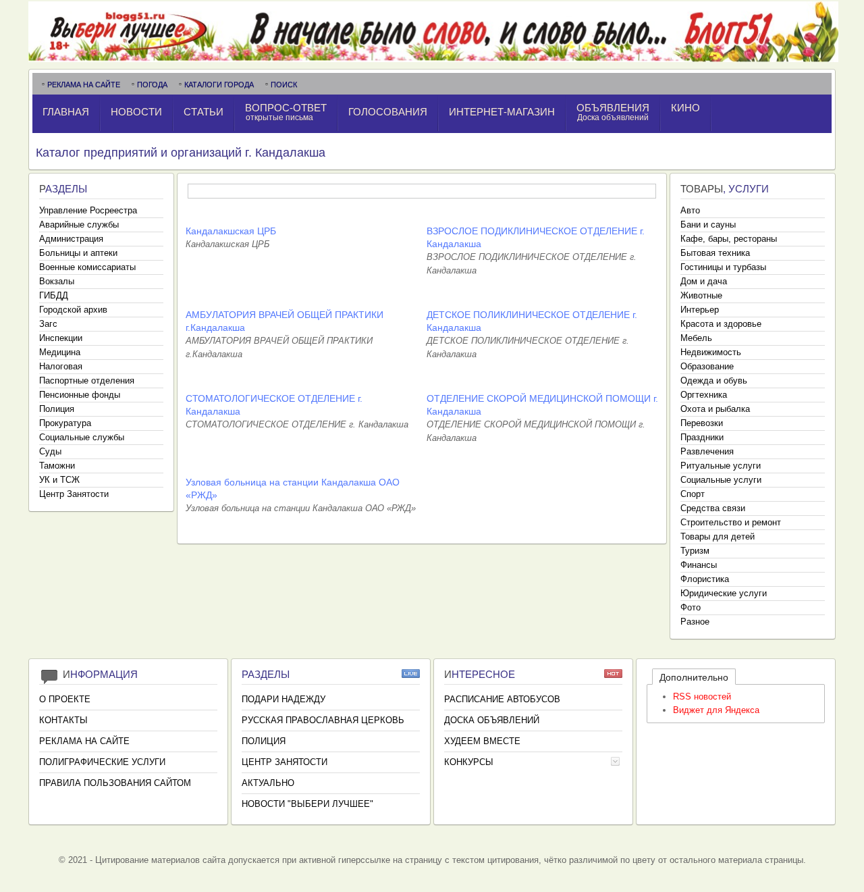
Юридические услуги (723, 593)
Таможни (57, 466)
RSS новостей (702, 696)
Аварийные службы (79, 224)
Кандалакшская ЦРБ (231, 231)
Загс (48, 324)
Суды (50, 451)
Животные (701, 295)
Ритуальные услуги (720, 466)
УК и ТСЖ (59, 480)
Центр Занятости (74, 494)
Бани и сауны (708, 224)
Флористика (704, 579)
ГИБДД (53, 295)
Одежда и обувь (713, 380)
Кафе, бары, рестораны (728, 239)
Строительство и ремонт (730, 522)
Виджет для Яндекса (716, 710)
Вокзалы (56, 281)
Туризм (694, 551)
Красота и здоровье (720, 324)
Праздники (702, 437)
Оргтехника (703, 395)
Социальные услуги (720, 480)
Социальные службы (81, 437)
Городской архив (73, 310)
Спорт (692, 494)
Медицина (59, 352)
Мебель (696, 338)
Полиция (56, 409)
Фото (690, 607)
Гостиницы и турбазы (723, 267)
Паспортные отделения (86, 380)
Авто (690, 210)
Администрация (71, 239)
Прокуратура (65, 423)
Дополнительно (693, 677)
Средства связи (712, 508)
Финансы (698, 565)
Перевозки (701, 423)
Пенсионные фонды (79, 395)
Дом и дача (703, 281)
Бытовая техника (715, 253)
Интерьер (699, 310)
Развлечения (707, 451)
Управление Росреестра (88, 210)
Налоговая (60, 366)
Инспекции (60, 338)
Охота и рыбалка (715, 409)
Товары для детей (717, 536)
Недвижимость (710, 352)
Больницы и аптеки (78, 253)
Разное (694, 621)
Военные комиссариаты (87, 267)
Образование (707, 366)
